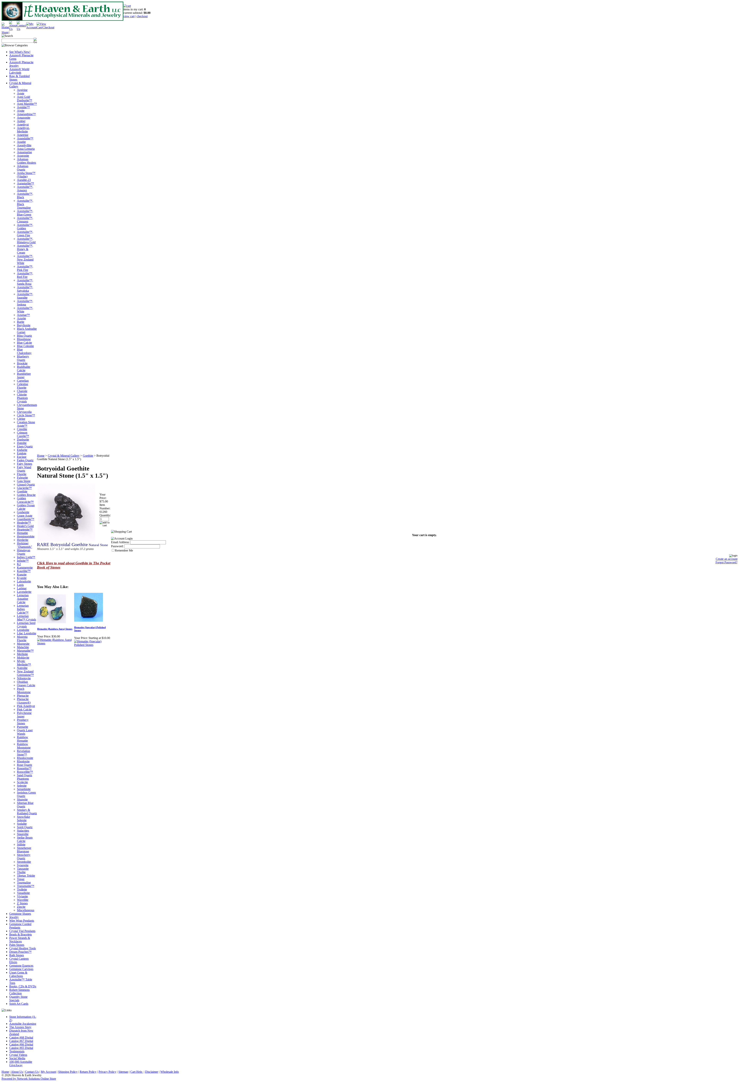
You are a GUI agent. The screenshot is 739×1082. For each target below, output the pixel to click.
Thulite (21, 872)
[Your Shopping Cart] (127, 5)
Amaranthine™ (26, 114)
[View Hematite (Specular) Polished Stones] (92, 644)
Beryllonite (23, 325)
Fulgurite (22, 477)
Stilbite (21, 844)
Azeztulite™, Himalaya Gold (26, 240)
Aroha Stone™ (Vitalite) (26, 174)
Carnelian (23, 380)
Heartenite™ (25, 529)
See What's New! (19, 51)
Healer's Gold (25, 526)
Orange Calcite (26, 685)
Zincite (21, 906)
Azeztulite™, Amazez (25, 188)
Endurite (22, 449)
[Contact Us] (21, 29)
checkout (142, 16)
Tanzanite (23, 868)
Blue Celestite (25, 346)
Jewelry (14, 917)
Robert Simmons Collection (19, 991)
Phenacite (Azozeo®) (24, 700)
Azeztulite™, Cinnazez (25, 219)
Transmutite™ (25, 886)
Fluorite (21, 474)
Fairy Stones (24, 463)
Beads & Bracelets (20, 934)
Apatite (21, 141)
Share (5, 32)
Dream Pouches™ (20, 951)
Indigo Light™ (26, 557)
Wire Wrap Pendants (21, 920)
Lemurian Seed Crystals (26, 624)
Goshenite (23, 512)
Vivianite (22, 896)
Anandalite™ (25, 138)
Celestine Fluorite (22, 385)
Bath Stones (16, 955)
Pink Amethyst (26, 706)
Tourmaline (24, 882)
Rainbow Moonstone (24, 745)
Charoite (22, 391)
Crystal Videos (18, 1054)
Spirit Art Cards (18, 1003)
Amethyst (23, 124)
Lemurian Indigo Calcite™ (23, 609)
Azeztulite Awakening (22, 1023)
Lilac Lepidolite (26, 633)
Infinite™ (23, 560)
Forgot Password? (726, 562)
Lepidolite (23, 629)
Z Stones (22, 903)
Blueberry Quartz (23, 358)
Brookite (22, 363)
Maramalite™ (25, 650)
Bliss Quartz (24, 335)
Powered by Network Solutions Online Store (29, 1078)
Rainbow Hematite (22, 738)
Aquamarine (24, 152)
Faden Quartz (25, 460)
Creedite (22, 429)
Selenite (22, 785)
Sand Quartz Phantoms (24, 777)
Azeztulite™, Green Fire (25, 233)
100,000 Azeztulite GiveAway (20, 1063)
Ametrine (22, 135)
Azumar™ (23, 315)
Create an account (726, 559)
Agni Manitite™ (27, 103)
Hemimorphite (25, 536)
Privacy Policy (107, 1071)
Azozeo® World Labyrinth (19, 70)
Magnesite (23, 643)
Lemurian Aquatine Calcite (23, 599)
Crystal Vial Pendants (22, 931)
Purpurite (22, 726)
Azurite (21, 318)
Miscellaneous (25, 910)
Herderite (22, 539)
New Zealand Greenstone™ (25, 673)
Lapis (20, 584)
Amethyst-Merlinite (23, 129)
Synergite (22, 865)
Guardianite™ (25, 519)
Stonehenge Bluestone (24, 849)
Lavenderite (24, 591)
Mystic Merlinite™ (24, 662)
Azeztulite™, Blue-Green (25, 212)
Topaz (20, 879)
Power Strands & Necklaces (19, 939)
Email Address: (120, 542)
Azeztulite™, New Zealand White (25, 259)
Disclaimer (151, 1071)
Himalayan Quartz (23, 552)
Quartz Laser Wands (25, 732)
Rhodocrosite (25, 758)
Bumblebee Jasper (24, 375)
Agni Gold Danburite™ (24, 98)
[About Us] (13, 29)
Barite (20, 321)
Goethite (22, 491)
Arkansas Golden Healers (26, 160)
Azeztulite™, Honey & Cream (25, 249)
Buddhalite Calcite (23, 368)
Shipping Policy (68, 1071)
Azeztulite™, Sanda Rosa (25, 282)
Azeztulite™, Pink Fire (25, 268)
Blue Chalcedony (24, 351)
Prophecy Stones (22, 721)
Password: (117, 546)
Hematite (22, 533)
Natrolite (22, 668)
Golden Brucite (26, 494)
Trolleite (22, 889)
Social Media (17, 1058)
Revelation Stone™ (23, 752)
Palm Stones (16, 944)
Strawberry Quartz (23, 856)
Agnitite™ (23, 107)
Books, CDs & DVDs (22, 986)
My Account (48, 1071)
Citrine (21, 418)
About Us (17, 1071)
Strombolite (24, 861)
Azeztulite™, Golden (25, 226)
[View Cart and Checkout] (45, 27)
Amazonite (23, 117)
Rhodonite (23, 761)
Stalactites (23, 830)
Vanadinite (23, 893)
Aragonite (23, 155)
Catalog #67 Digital (21, 1041)
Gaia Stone (23, 481)
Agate (20, 93)
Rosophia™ (24, 768)
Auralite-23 (24, 180)
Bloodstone (24, 339)
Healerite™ (24, 522)
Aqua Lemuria (26, 148)
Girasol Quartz (26, 484)
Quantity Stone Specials (18, 998)
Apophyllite (24, 145)
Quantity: (105, 515)
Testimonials (16, 1051)
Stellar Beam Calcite (25, 839)
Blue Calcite (24, 342)
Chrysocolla (24, 411)
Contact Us (32, 1071)
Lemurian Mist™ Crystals (26, 617)
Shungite (22, 799)
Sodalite (22, 823)
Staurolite (22, 834)
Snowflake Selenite (23, 818)
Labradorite (24, 581)
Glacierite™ (24, 488)
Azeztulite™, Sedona (25, 302)
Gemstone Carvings (21, 969)
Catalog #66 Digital (21, 1044)
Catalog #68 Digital (21, 1037)
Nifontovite (24, 678)
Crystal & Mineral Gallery (63, 455)
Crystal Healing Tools (22, 948)
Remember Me (124, 550)
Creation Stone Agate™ (26, 424)
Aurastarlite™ (25, 183)
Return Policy (88, 1071)
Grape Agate (24, 515)
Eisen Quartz (25, 446)
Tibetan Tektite (26, 875)
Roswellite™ (25, 771)
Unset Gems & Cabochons (18, 974)
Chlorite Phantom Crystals (22, 398)
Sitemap (123, 1071)
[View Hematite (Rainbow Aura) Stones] (55, 643)
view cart (129, 16)
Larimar (22, 588)
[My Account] (31, 27)
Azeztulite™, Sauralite (25, 295)
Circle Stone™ (26, 415)
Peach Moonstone (24, 690)
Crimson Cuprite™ (23, 434)
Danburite (23, 439)
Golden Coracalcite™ (25, 500)
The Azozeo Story (20, 1027)
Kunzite (22, 574)
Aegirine (22, 90)
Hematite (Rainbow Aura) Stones (54, 628)
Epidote (21, 453)
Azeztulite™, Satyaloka (25, 289)
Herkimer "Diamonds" (24, 545)
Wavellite (22, 899)
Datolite (22, 443)
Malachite (23, 647)
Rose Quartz (24, 764)
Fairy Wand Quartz (24, 469)
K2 (19, 564)
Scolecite (22, 782)
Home (40, 455)
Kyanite (22, 578)
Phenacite (23, 695)
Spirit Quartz (25, 827)
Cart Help (136, 1071)
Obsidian (22, 681)
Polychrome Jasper (24, 714)
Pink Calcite (24, 709)
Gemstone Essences (21, 965)
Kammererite (25, 567)
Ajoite (20, 110)
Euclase (21, 456)
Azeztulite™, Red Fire (25, 275)
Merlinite (22, 654)
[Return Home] (5, 27)
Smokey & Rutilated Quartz (27, 811)
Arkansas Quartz (22, 167)
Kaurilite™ (24, 571)
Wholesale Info (169, 1071)
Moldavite (23, 657)
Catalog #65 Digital (21, 1048)
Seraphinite (24, 789)
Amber (21, 121)
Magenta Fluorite (22, 638)
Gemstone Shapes (20, 913)
